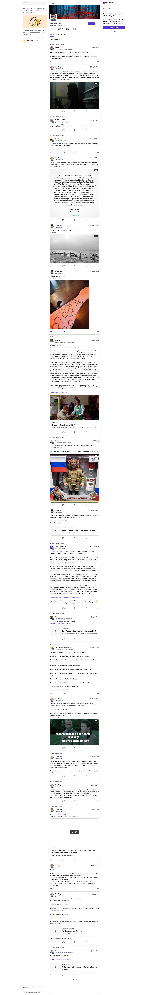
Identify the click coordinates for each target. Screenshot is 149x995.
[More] (98, 61)
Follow (92, 24)
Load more (74, 979)
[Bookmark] (86, 61)
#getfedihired (65, 597)
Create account (114, 27)
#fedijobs (58, 597)
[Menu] (97, 23)
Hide (96, 83)
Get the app (34, 991)
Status (33, 986)
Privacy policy (26, 987)
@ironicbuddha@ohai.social (57, 25)
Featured (63, 34)
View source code (32, 992)
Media (57, 34)
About (30, 986)
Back (53, 3)
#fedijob (52, 597)
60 (59, 30)
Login (114, 31)
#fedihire (71, 597)
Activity (52, 34)
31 (51, 30)
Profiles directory (40, 986)
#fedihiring (77, 597)
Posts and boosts (55, 39)
